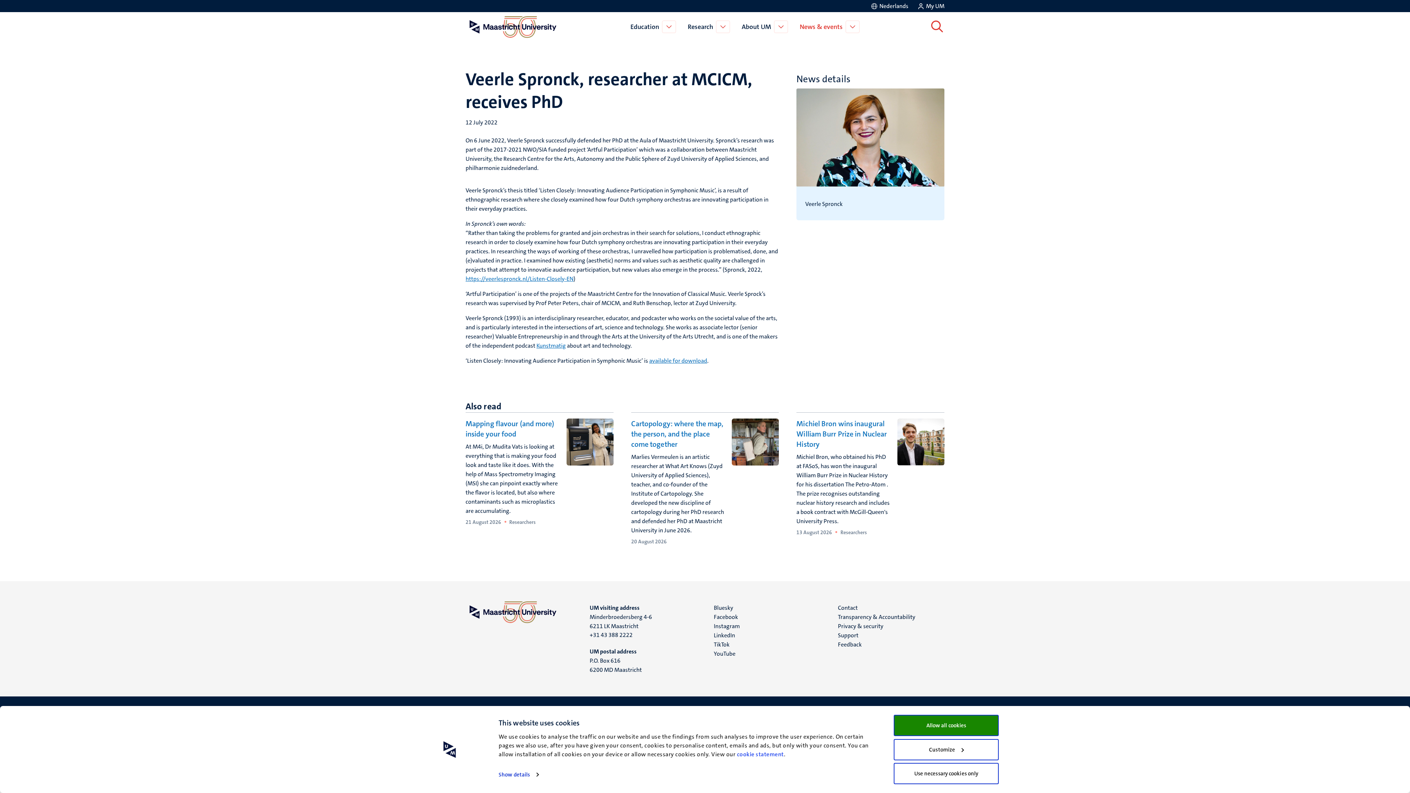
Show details (514, 774)
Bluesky (723, 608)
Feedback (850, 644)
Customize (942, 749)
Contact (848, 608)
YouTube (724, 654)
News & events (821, 26)
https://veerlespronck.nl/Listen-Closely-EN (520, 279)
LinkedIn (724, 635)
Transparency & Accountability (876, 617)
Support (848, 635)
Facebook (726, 617)
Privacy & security (860, 626)
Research (700, 26)
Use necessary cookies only (946, 773)
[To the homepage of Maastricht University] (513, 27)
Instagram (727, 626)
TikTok (722, 644)
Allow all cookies (946, 725)
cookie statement (760, 754)
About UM (756, 26)
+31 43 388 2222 (611, 635)
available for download (678, 361)
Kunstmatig (551, 346)
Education (644, 26)
